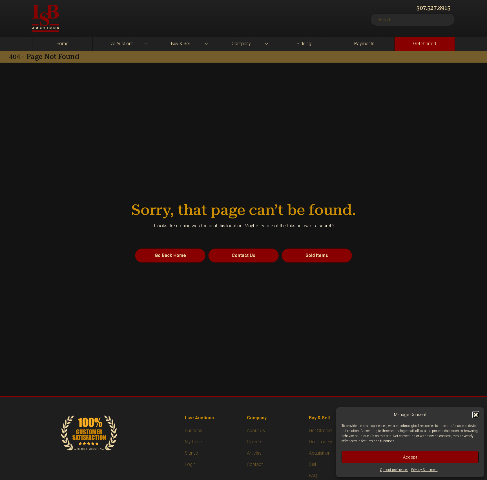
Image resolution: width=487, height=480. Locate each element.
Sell (312, 464)
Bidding (304, 43)
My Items (194, 441)
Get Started (424, 43)
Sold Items (317, 255)
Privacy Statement (424, 470)
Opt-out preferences (394, 470)
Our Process (321, 441)
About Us (256, 430)
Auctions (193, 430)
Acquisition (319, 453)
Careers (254, 441)
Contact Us (243, 255)
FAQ (313, 475)
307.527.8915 (433, 8)
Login (190, 464)
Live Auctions (120, 43)
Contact (255, 464)
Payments (364, 43)
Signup (191, 453)
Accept (410, 457)
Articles (254, 453)
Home (62, 43)
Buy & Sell (181, 43)
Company (241, 43)
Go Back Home (170, 255)
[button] (476, 414)
